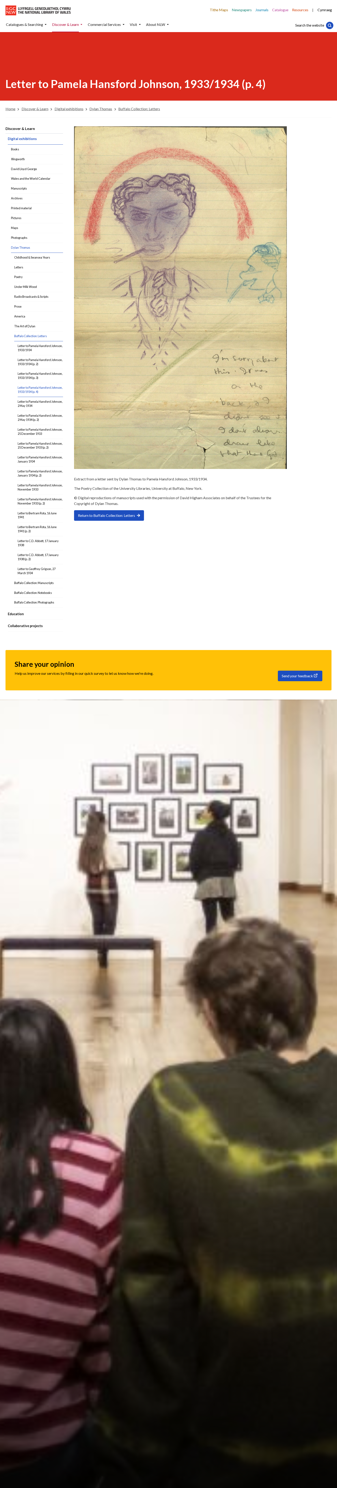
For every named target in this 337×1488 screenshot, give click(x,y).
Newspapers (242, 10)
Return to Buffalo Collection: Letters (106, 515)
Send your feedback (297, 676)
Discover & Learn (20, 128)
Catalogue (280, 10)
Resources (300, 10)
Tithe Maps (219, 10)
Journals (261, 10)
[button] (45, 24)
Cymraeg (325, 10)
